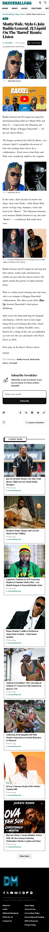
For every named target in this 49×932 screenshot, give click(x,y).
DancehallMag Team (14, 490)
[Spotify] (31, 893)
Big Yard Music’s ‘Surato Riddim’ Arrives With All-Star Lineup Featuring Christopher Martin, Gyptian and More (24, 838)
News (8, 474)
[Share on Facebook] (20, 412)
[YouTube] (12, 893)
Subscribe (24, 401)
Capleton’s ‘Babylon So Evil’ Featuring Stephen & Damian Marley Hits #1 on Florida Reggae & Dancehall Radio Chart (24, 582)
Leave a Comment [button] (36, 422)
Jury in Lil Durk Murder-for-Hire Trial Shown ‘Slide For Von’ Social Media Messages (23, 481)
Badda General (23, 359)
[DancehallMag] (20, 3)
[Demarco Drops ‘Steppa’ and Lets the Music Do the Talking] (24, 512)
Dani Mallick (9, 43)
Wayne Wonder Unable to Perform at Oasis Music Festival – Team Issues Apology (22, 634)
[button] (40, 3)
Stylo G (5, 363)
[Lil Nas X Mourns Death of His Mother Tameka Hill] (24, 768)
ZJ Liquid (13, 363)
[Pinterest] (23, 893)
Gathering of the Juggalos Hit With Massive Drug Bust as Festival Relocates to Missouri (23, 737)
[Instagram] (20, 893)
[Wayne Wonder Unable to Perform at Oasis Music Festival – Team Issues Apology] (24, 612)
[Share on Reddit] (38, 412)
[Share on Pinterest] (32, 412)
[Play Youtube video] (24, 99)
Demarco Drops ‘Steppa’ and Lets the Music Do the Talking (22, 532)
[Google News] (16, 893)
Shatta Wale (35, 359)
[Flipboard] (27, 893)
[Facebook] (4, 893)
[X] (8, 893)
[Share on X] (26, 412)
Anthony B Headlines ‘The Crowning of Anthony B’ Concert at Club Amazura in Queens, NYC (23, 685)
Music (5, 19)
